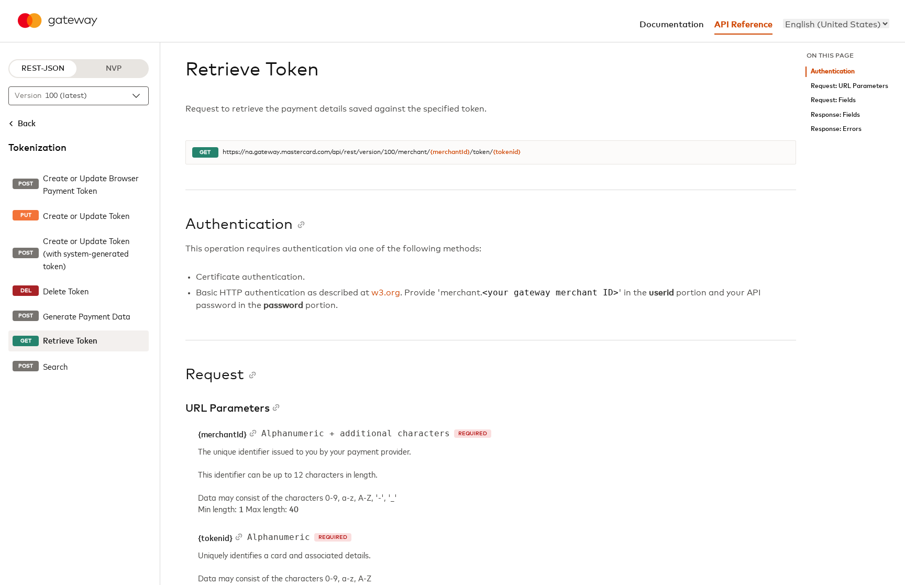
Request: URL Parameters (849, 86)
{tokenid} (507, 152)
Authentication (833, 71)
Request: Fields (833, 100)
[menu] (836, 23)
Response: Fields (835, 115)
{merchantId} (450, 152)
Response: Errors (836, 129)
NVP (114, 68)
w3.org (385, 293)
